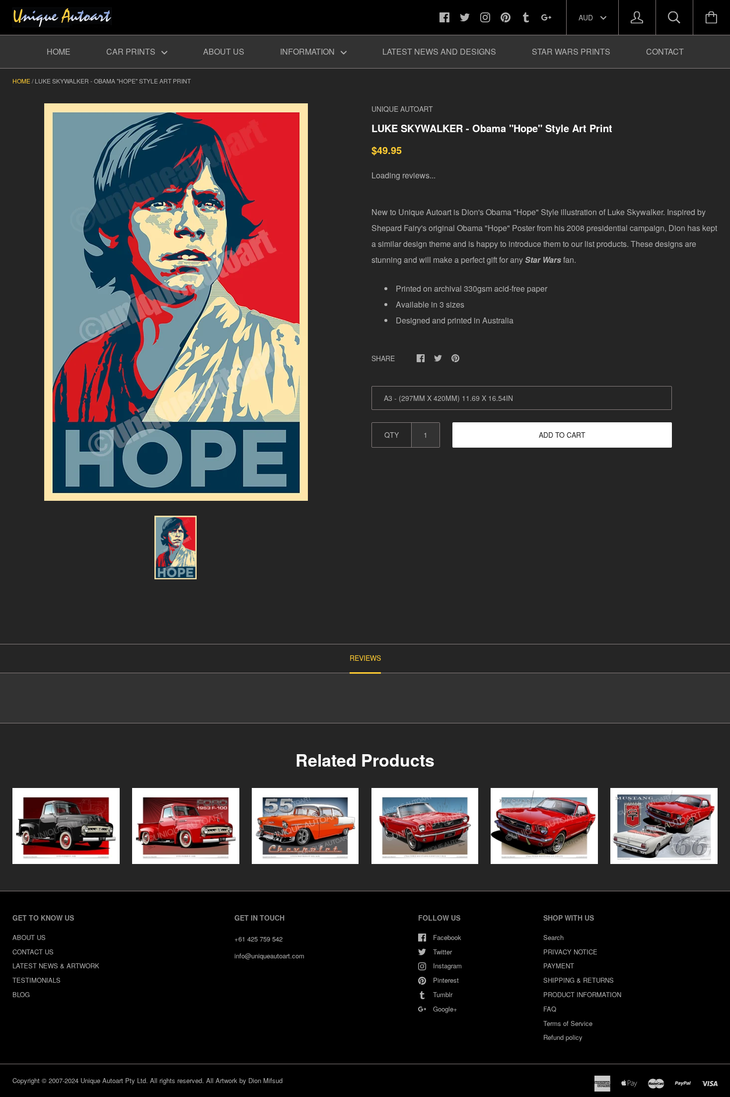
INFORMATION (308, 51)
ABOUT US (223, 51)
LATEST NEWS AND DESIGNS (439, 51)
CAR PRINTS (131, 51)
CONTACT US (33, 951)
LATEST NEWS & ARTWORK (55, 965)
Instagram (447, 965)
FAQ (549, 1009)
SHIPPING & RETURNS (578, 980)
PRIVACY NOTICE (570, 951)
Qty (391, 435)
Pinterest (446, 980)
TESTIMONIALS (36, 980)
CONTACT (665, 51)
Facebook (447, 937)
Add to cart (562, 435)
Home (21, 81)
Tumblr (442, 994)
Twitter (442, 951)
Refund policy (563, 1037)
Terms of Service (567, 1023)
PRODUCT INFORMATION (582, 994)
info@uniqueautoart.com (269, 955)
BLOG (21, 994)
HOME (59, 51)
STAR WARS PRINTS (571, 51)
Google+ (445, 1009)
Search (553, 937)
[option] (175, 302)
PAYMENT (558, 965)
